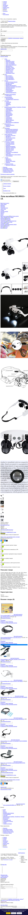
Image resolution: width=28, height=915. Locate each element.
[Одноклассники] (3, 540)
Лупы (4, 809)
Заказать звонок (11, 21)
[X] (7, 540)
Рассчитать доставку (15, 536)
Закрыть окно (4, 48)
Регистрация (6, 14)
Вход (4, 13)
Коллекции (5, 5)
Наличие (2, 225)
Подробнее (3, 620)
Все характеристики (5, 525)
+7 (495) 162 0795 (4, 876)
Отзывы (5, 2)
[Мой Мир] (5, 540)
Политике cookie (21, 911)
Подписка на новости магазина (7, 174)
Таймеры (8, 103)
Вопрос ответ (6, 7)
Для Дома (5, 815)
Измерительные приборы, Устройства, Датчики (13, 816)
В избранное (3, 622)
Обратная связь (4, 875)
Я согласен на (13, 38)
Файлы (2, 226)
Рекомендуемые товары (8, 170)
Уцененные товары (7, 172)
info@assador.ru (21, 852)
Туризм (4, 822)
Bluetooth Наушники (10, 146)
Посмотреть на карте (8, 859)
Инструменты (6, 817)
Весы (4, 810)
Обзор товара (3, 217)
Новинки (5, 167)
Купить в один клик (15, 900)
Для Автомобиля (7, 814)
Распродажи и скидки (8, 169)
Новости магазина (6, 180)
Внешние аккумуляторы (8, 813)
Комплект (3, 218)
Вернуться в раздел (5, 216)
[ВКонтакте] (1, 540)
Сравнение (10, 621)
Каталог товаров (4, 56)
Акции (4, 4)
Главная (5, 1)
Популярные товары (7, 168)
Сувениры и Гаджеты (8, 821)
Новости (5, 8)
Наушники (5, 819)
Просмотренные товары (6, 789)
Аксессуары (3, 222)
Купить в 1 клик (12, 532)
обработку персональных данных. (15, 38)
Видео (2, 228)
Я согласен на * (13, 899)
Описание (3, 219)
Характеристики (4, 220)
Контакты (5, 11)
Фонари (5, 811)
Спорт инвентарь (7, 820)
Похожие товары (4, 224)
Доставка (5, 6)
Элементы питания (7, 823)
